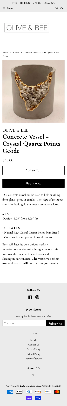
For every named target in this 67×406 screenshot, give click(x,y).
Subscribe (55, 323)
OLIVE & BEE (33, 385)
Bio (33, 375)
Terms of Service (34, 358)
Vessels (16, 52)
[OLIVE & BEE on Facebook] (30, 297)
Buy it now (33, 183)
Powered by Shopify (51, 385)
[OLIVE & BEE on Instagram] (37, 297)
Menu (9, 8)
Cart (62, 8)
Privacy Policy (33, 349)
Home (5, 52)
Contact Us (33, 344)
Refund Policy (33, 354)
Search (33, 340)
